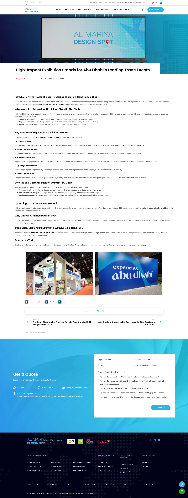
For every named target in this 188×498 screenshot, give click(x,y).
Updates (53, 302)
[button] (153, 3)
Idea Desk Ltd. (69, 493)
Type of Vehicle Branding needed (111, 372)
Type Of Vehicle (104, 359)
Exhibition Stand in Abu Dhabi (52, 104)
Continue (161, 408)
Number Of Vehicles (142, 359)
